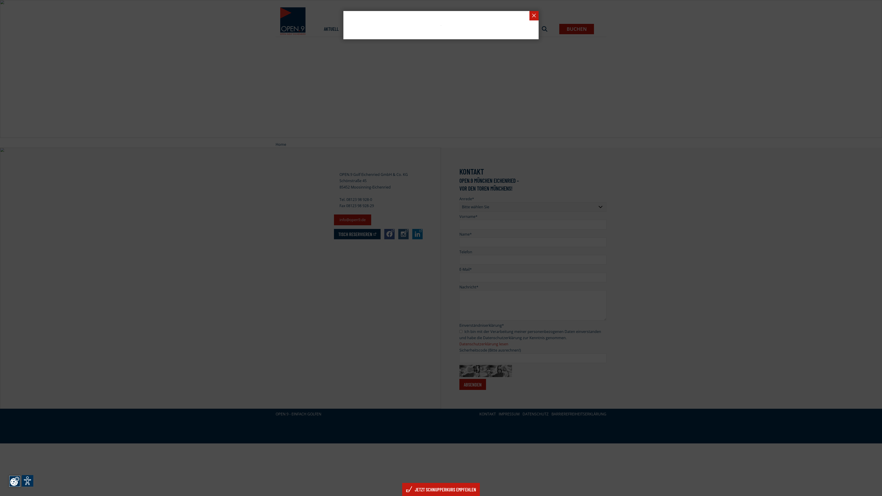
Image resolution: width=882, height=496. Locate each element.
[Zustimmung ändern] (14, 481)
